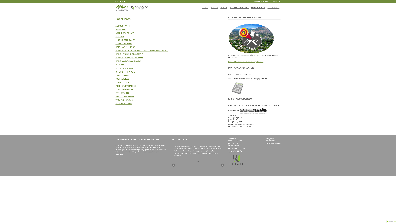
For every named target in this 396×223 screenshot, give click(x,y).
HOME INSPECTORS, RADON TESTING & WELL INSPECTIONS (142, 51)
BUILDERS (120, 36)
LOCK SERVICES (122, 79)
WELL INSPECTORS (124, 104)
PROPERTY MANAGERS (126, 86)
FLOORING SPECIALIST (125, 40)
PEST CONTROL (122, 82)
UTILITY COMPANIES (125, 96)
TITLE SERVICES (122, 93)
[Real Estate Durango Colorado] (132, 7)
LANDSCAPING (122, 75)
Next (222, 165)
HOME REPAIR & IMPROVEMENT (130, 54)
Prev (173, 165)
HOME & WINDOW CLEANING (128, 61)
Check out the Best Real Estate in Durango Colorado (245, 62)
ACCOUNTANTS (123, 26)
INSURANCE (121, 65)
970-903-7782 (276, 1)
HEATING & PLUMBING (125, 47)
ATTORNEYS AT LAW (125, 33)
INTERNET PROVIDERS (125, 72)
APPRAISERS (121, 29)
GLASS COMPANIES (124, 43)
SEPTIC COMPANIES (124, 89)
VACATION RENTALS (124, 100)
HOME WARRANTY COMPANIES (129, 58)
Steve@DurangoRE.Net (262, 1)
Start (197, 161)
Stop (198, 161)
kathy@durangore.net (273, 143)
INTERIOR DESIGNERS (125, 68)
